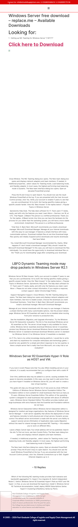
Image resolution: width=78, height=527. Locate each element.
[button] (48, 8)
